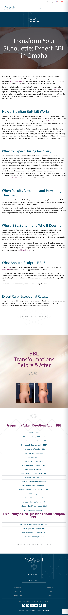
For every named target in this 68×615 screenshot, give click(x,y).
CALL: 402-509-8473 (34, 575)
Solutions (50, 587)
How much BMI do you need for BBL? (34, 445)
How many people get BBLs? (34, 453)
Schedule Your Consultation (34, 544)
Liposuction (18, 81)
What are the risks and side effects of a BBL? (34, 490)
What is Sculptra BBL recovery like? (34, 533)
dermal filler (6, 270)
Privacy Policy (46, 610)
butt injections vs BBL (25, 250)
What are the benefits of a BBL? (34, 502)
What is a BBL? (34, 433)
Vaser (11, 81)
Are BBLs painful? (34, 457)
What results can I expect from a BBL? (34, 473)
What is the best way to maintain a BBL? (34, 486)
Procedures (17, 587)
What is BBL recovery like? (34, 469)
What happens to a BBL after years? (34, 482)
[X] (44, 605)
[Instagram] (23, 605)
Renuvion (57, 89)
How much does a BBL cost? (34, 510)
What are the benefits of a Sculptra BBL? (34, 524)
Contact (34, 580)
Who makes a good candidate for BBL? (34, 441)
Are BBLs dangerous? (34, 494)
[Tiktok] (40, 605)
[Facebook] (27, 605)
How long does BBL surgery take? (34, 465)
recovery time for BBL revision (12, 178)
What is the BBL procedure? (34, 461)
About (50, 596)
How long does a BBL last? (34, 477)
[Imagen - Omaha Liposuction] (9, 8)
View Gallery (34, 374)
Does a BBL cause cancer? (34, 498)
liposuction (52, 121)
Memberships (18, 596)
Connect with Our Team (34, 316)
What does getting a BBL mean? (34, 437)
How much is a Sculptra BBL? (34, 537)
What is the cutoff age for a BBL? (34, 449)
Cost (50, 591)
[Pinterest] (32, 605)
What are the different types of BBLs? (34, 506)
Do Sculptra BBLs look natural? (34, 529)
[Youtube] (36, 605)
